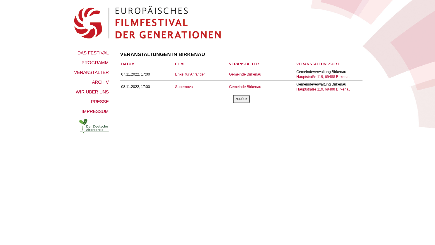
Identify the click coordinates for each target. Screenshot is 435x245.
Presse (100, 101)
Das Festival (93, 52)
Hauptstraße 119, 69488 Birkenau (323, 77)
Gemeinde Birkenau (245, 74)
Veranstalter (91, 72)
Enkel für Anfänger (190, 74)
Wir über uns (92, 91)
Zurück (241, 99)
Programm (95, 62)
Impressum (95, 111)
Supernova (184, 87)
